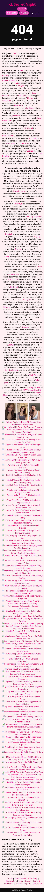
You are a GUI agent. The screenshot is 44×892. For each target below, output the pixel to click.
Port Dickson (13, 279)
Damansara (19, 105)
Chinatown (6, 100)
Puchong (14, 287)
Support (27, 883)
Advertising (32, 878)
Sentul (11, 345)
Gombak (8, 234)
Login (25, 13)
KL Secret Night (22, 4)
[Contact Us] (37, 13)
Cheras (30, 98)
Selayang (25, 327)
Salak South (24, 143)
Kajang (37, 236)
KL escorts (16, 53)
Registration (11, 881)
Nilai (40, 266)
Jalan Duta (29, 108)
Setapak (30, 151)
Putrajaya (27, 299)
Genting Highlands (34, 216)
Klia (21, 70)
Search (28, 881)
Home (10, 878)
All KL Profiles (20, 878)
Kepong (18, 249)
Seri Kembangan (12, 370)
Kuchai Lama (7, 136)
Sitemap (18, 883)
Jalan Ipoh (16, 115)
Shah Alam (33, 375)
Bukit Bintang (19, 191)
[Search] (32, 13)
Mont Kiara (10, 143)
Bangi (18, 83)
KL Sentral (28, 128)
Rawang (6, 307)
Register (13, 13)
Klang (6, 256)
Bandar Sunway (8, 80)
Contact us (37, 883)
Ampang (5, 75)
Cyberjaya (18, 204)
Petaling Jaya (13, 274)
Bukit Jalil (22, 95)
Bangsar (21, 85)
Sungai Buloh (34, 387)
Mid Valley (33, 138)
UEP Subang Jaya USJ (32, 390)
